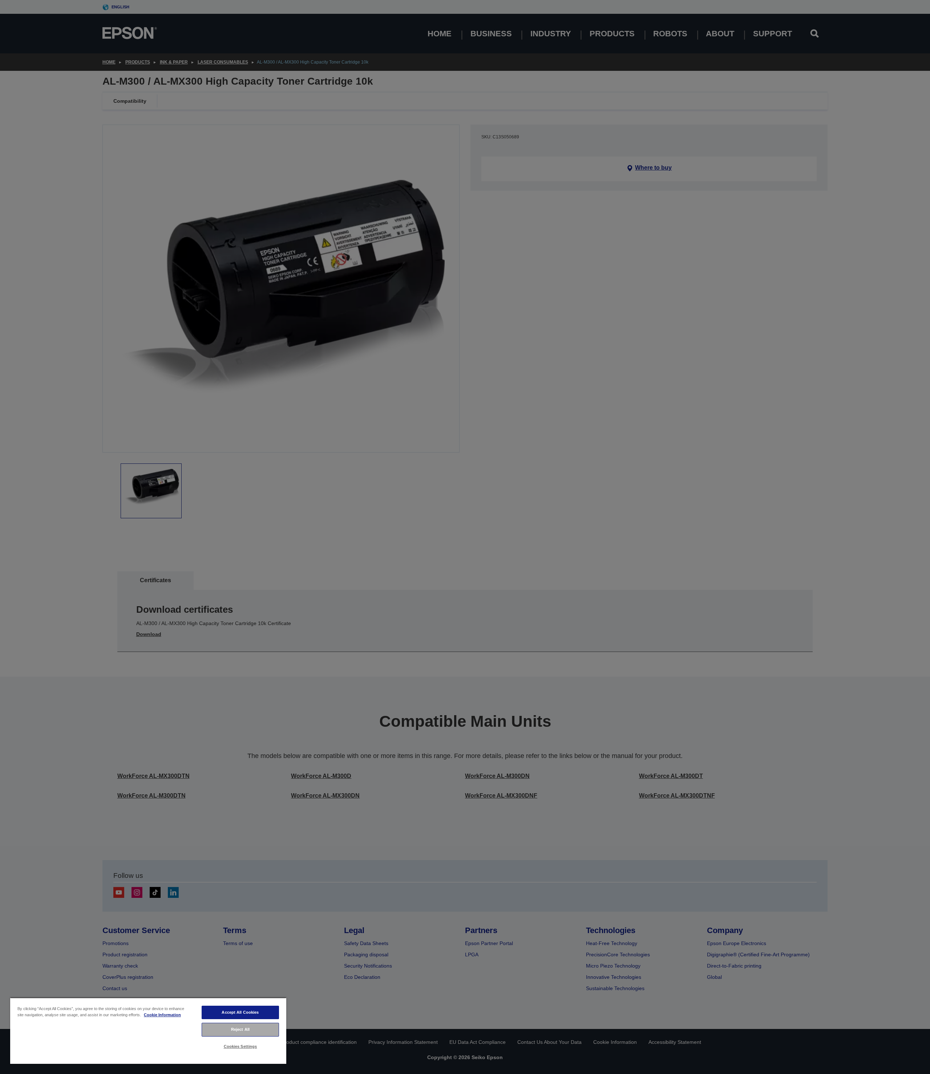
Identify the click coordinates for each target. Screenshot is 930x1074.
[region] (148, 1030)
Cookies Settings (240, 1046)
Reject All (240, 1029)
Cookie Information (162, 1015)
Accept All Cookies (240, 1012)
